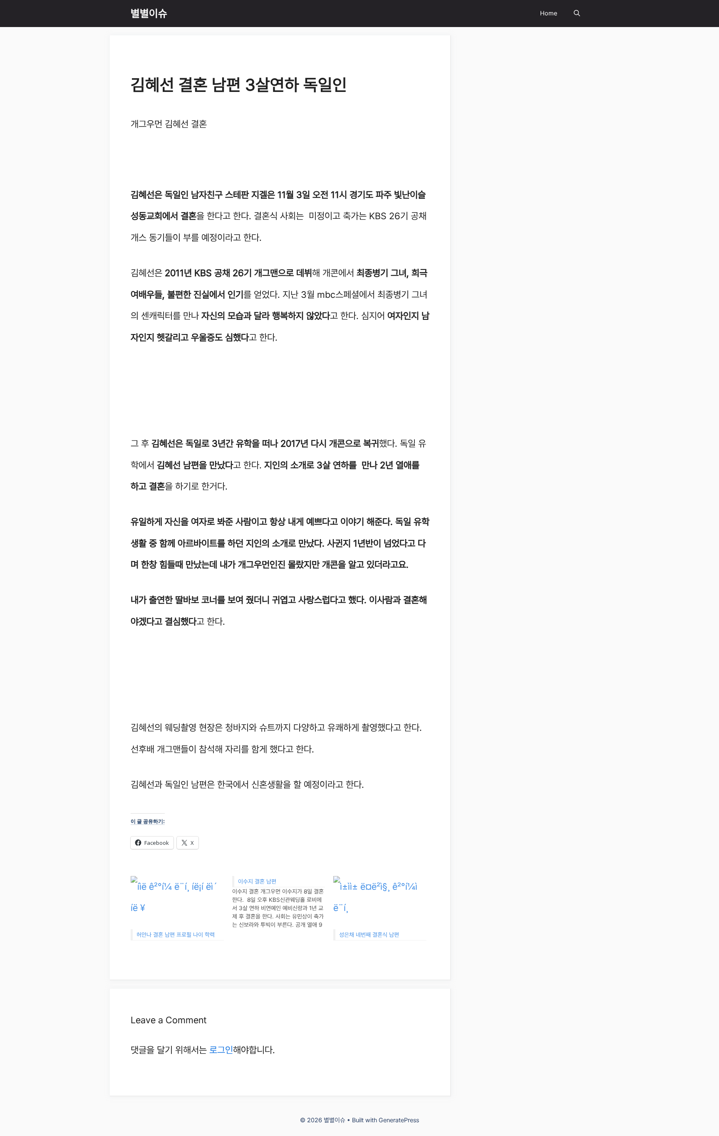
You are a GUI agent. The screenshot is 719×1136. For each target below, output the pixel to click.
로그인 (221, 1049)
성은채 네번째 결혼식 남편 (369, 934)
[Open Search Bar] (576, 13)
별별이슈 (149, 13)
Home (548, 13)
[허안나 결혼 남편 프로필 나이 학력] (177, 902)
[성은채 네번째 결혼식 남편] (379, 902)
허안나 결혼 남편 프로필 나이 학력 (175, 934)
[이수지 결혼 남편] (283, 902)
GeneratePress (399, 1120)
